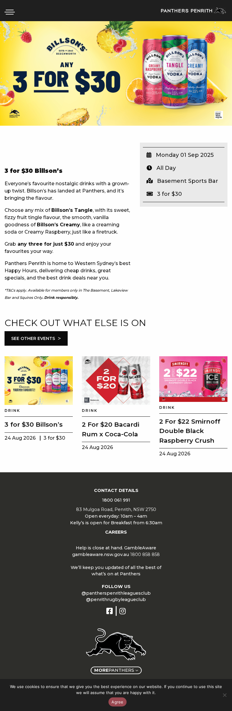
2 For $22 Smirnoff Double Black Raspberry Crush (189, 431)
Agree (117, 702)
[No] (224, 695)
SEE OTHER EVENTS (36, 338)
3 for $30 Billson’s (34, 424)
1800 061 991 (116, 500)
